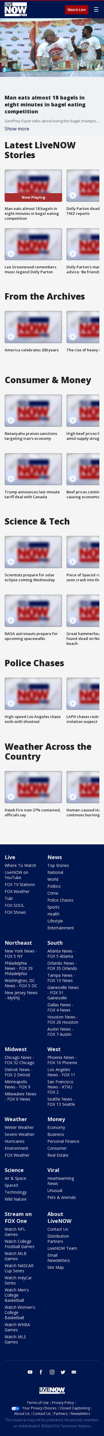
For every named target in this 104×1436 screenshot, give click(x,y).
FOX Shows (15, 912)
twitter (63, 1372)
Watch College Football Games (19, 1243)
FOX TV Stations (20, 884)
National (55, 872)
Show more (17, 128)
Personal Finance (63, 1141)
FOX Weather (17, 891)
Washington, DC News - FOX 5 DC (21, 983)
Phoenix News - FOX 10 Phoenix (62, 1060)
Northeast (18, 942)
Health (53, 914)
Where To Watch (20, 865)
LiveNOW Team (62, 1248)
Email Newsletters (58, 1257)
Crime (52, 893)
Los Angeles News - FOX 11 (61, 1072)
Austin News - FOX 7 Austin (60, 1031)
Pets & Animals (61, 1197)
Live (10, 857)
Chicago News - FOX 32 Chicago (19, 1060)
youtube (30, 1372)
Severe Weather (19, 1134)
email (74, 1372)
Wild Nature (16, 1199)
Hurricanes (15, 1141)
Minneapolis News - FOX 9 (17, 1084)
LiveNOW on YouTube (16, 875)
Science (14, 1169)
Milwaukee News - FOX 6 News (20, 1096)
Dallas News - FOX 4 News (60, 1007)
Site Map (55, 1267)
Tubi (9, 898)
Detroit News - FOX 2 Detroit (18, 1072)
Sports (53, 907)
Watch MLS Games (15, 1339)
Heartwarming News (60, 1180)
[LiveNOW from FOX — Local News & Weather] (16, 9)
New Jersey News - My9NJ (21, 995)
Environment (16, 1148)
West (54, 1049)
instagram (52, 1372)
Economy (56, 1127)
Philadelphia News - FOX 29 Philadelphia (19, 968)
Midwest (16, 1049)
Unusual (54, 1190)
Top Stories (58, 865)
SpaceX (11, 1185)
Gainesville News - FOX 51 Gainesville (63, 993)
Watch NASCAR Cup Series (19, 1268)
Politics (54, 886)
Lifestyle (55, 921)
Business (55, 1134)
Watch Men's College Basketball (17, 1295)
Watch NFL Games (15, 1231)
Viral (53, 1169)
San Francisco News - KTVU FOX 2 (60, 1087)
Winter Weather (19, 1127)
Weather (16, 1119)
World (52, 879)
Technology (16, 1192)
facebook (41, 1372)
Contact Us (57, 1229)
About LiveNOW (59, 1217)
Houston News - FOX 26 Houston (62, 1019)
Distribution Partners (58, 1238)
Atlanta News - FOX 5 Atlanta (61, 953)
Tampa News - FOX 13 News (61, 977)
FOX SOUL (14, 905)
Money (56, 1119)
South (55, 942)
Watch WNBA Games (17, 1327)
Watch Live (77, 10)
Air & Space (15, 1178)
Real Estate (57, 1155)
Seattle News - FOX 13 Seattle (61, 1101)
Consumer (57, 1148)
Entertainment (60, 928)
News (54, 857)
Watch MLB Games (16, 1256)
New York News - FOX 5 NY (21, 953)
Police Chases (60, 900)
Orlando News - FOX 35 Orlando (62, 965)
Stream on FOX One (18, 1217)
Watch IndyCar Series (18, 1280)
